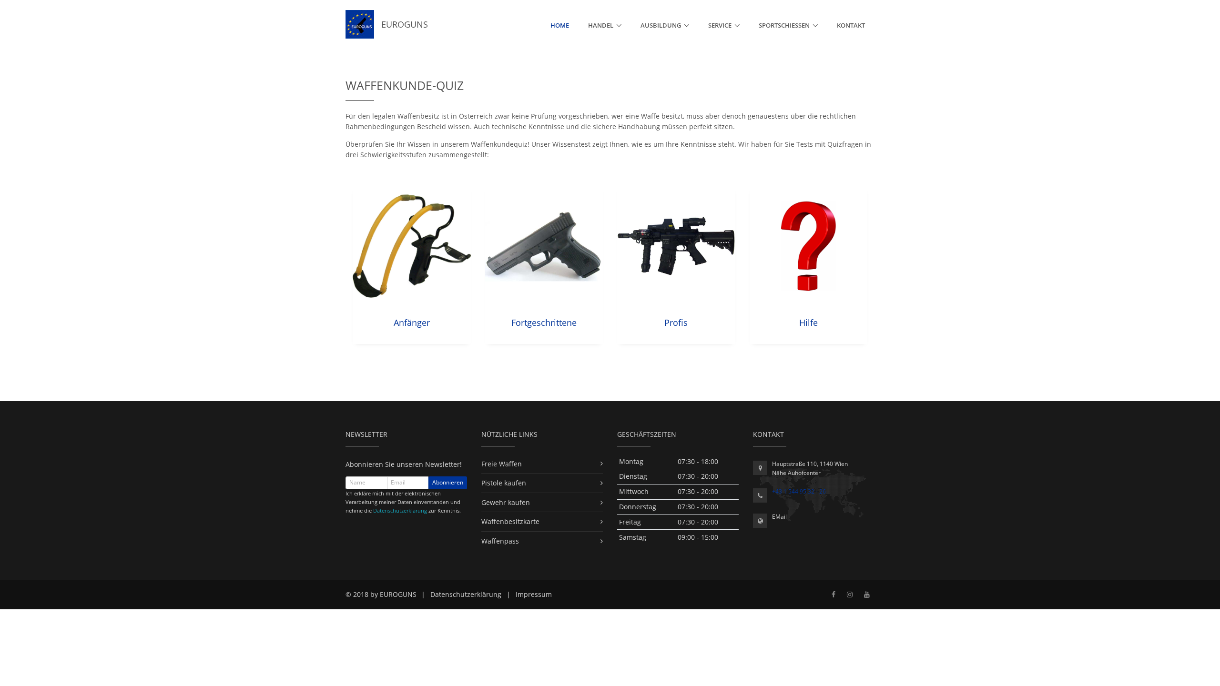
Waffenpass (500, 540)
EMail (779, 517)
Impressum (534, 594)
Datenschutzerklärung (400, 510)
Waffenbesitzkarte (510, 521)
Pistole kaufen (503, 482)
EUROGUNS (401, 24)
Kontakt (851, 25)
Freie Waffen (501, 463)
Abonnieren (447, 482)
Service (720, 25)
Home (559, 25)
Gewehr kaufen (505, 502)
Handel (600, 25)
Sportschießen (784, 25)
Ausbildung (660, 25)
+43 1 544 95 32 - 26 (799, 491)
